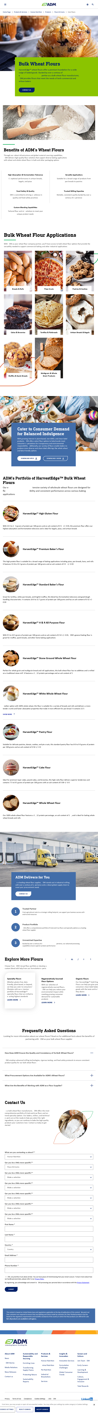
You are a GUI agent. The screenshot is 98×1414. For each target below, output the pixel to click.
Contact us (9, 1377)
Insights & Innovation (63, 1355)
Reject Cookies (25, 1409)
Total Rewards (82, 1386)
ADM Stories (9, 1363)
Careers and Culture (82, 1355)
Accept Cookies (42, 1409)
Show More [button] (7, 714)
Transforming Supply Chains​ (28, 1369)
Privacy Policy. (39, 1279)
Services (44, 1381)
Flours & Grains (59, 12)
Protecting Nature (30, 1375)
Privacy (7, 1399)
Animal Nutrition (47, 1365)
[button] (49, 1053)
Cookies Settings (40, 1399)
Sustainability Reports (28, 1380)
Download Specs (27, 458)
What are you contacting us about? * (20, 1152)
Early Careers (82, 1365)
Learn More (12, 1000)
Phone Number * (12, 1265)
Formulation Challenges (64, 1366)
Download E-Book (54, 458)
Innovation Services (66, 1361)
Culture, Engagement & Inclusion (83, 1379)
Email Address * (11, 1255)
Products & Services (20, 12)
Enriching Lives (29, 1363)
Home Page (7, 12)
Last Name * (10, 1235)
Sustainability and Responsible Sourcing (30, 1356)
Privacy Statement (83, 1283)
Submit (11, 1289)
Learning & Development (82, 1371)
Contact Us (26, 90)
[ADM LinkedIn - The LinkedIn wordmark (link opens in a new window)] (87, 1399)
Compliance (28, 1399)
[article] (20, 990)
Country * (9, 1245)
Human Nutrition (36, 12)
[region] (49, 1062)
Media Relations (11, 1367)
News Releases (10, 1372)
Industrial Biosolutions (45, 1376)
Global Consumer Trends (66, 1373)
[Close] (94, 1404)
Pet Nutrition (46, 1370)
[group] (18, 271)
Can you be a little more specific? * (19, 1162)
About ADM (9, 1354)
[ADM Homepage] (49, 5)
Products (48, 12)
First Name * (10, 1224)
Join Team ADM (83, 1361)
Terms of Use (16, 1399)
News (7, 1358)
